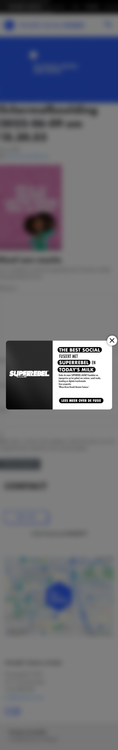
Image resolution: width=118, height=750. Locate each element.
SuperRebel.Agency (29, 375)
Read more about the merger (81, 401)
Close (112, 340)
